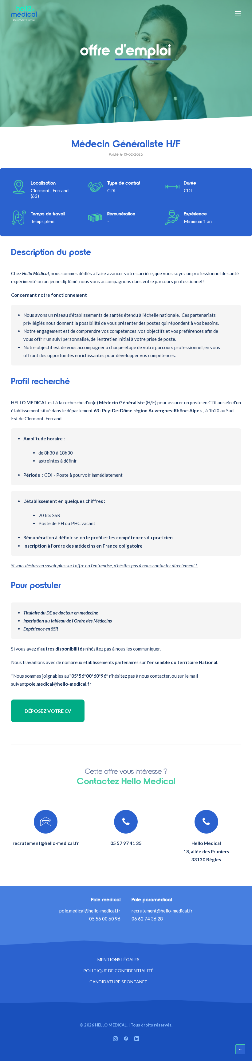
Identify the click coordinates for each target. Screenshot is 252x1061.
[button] (238, 13)
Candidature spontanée (118, 981)
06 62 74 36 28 (147, 918)
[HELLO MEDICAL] (24, 13)
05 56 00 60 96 (104, 918)
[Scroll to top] (240, 1048)
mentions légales (118, 959)
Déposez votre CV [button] (48, 711)
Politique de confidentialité (118, 970)
